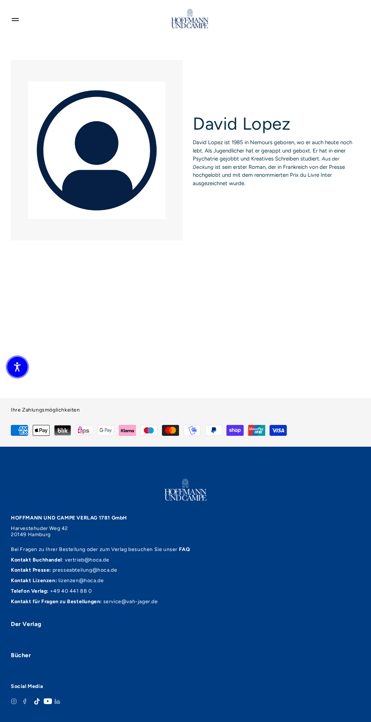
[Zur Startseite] (190, 18)
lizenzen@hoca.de (81, 580)
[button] (17, 367)
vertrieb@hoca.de (87, 560)
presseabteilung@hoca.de (85, 570)
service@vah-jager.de (130, 601)
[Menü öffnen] (15, 18)
